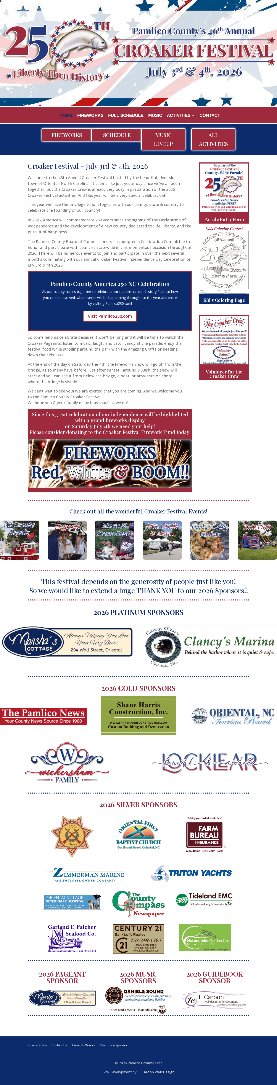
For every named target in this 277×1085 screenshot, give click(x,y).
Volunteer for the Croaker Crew (224, 374)
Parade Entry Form (224, 219)
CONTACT (210, 116)
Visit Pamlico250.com (110, 316)
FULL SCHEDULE (125, 116)
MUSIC (155, 116)
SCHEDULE (117, 134)
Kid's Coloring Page (224, 300)
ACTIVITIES (178, 116)
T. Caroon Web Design (156, 1072)
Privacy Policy (37, 1045)
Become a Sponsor (113, 1045)
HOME (66, 116)
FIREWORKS (90, 116)
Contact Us (59, 1045)
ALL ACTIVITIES (213, 139)
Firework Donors (83, 1045)
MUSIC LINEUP (163, 139)
